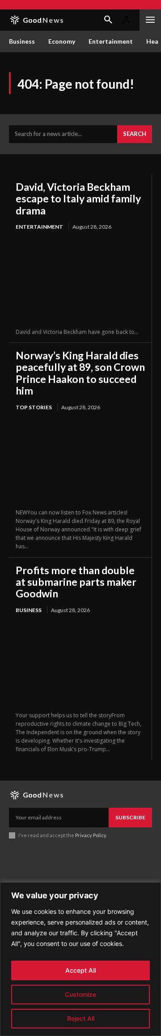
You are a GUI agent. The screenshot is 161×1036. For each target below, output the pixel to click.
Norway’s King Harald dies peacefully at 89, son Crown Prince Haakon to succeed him (80, 373)
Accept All (80, 970)
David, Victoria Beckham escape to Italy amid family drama (78, 199)
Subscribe (130, 817)
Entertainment (39, 226)
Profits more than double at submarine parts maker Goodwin (76, 582)
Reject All (80, 1018)
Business (29, 610)
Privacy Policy (90, 835)
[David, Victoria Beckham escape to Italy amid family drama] (80, 279)
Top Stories (34, 407)
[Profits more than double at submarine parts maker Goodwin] (80, 663)
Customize (80, 994)
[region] (80, 959)
